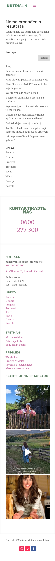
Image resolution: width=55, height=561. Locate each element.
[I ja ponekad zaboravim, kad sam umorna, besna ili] (28, 452)
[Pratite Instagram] (21, 548)
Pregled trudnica (15, 361)
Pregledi (10, 162)
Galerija (10, 181)
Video (9, 176)
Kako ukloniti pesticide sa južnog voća (27, 79)
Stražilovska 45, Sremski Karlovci (24, 271)
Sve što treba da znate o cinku (22, 93)
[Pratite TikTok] (27, 548)
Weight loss (12, 357)
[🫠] (28, 407)
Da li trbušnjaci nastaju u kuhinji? (24, 123)
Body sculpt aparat (16, 344)
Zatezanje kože (14, 341)
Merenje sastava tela (17, 368)
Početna (10, 152)
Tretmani (11, 166)
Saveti (9, 171)
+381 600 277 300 (15, 265)
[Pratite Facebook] (33, 548)
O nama (10, 157)
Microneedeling (14, 337)
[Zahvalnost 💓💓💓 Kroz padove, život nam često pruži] (28, 497)
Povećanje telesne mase (19, 364)
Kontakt (10, 186)
